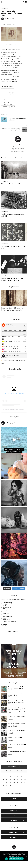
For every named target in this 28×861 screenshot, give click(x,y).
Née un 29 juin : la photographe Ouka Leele (13, 247)
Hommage (5, 106)
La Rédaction (8, 18)
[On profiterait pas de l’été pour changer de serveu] (14, 440)
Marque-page (8, 86)
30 (10, 785)
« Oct (2, 788)
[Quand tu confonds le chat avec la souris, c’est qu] (14, 466)
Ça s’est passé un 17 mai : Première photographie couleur (17, 745)
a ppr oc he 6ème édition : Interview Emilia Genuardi (17, 119)
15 (6, 779)
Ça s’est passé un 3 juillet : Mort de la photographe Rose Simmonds (12, 309)
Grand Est (4, 610)
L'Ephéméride (4, 8)
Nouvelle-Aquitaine (7, 616)
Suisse (4, 625)
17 (14, 779)
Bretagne (4, 605)
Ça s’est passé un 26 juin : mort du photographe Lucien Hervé (12, 279)
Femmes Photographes (8, 104)
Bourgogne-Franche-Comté (9, 604)
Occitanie (4, 618)
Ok (6, 858)
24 (14, 782)
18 (17, 779)
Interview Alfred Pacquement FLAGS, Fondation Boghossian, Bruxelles (11, 129)
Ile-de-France (5, 613)
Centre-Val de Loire (7, 607)
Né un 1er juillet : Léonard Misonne (12, 184)
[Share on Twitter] (13, 93)
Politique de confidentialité (16, 858)
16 (10, 779)
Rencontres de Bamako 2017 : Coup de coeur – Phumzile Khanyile (17, 687)
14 (3, 779)
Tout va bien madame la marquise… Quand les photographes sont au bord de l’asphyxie (17, 725)
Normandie (5, 615)
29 (6, 785)
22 (6, 782)
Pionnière (13, 106)
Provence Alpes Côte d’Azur (9, 621)
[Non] (26, 856)
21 (3, 782)
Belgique (4, 624)
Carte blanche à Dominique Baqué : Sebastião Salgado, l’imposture (17, 701)
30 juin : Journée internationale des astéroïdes (12, 215)
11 (17, 776)
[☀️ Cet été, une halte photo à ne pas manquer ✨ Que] (14, 493)
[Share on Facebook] (10, 93)
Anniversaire (5, 99)
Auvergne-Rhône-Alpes (8, 602)
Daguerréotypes (6, 102)
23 (10, 782)
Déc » (6, 788)
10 (14, 776)
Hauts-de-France (6, 612)
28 (3, 785)
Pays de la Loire (6, 619)
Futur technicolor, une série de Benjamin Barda (15, 738)
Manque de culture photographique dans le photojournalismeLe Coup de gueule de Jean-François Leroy (17, 710)
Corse (3, 608)
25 (17, 782)
